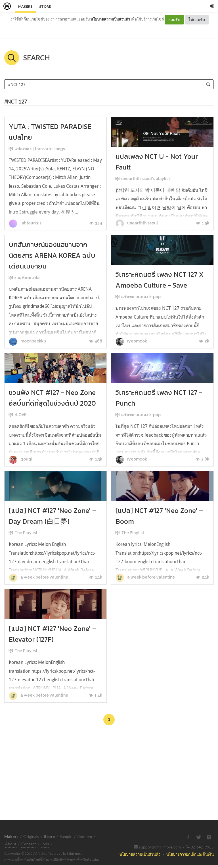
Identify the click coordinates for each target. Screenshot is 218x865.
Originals (31, 836)
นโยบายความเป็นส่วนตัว (110, 19)
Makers (25, 6)
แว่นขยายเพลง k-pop (141, 296)
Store (45, 6)
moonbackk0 (33, 341)
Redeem (84, 836)
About (10, 843)
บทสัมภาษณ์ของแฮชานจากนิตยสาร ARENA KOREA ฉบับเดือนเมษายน (52, 255)
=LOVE (20, 414)
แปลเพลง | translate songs (39, 148)
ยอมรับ (174, 19)
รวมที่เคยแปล (27, 277)
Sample (66, 836)
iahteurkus (30, 223)
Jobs (45, 843)
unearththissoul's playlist (145, 178)
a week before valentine (44, 577)
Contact (28, 843)
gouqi (26, 459)
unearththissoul (142, 223)
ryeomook (136, 341)
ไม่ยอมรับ (196, 19)
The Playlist (25, 532)
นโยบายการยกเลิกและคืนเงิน (190, 854)
